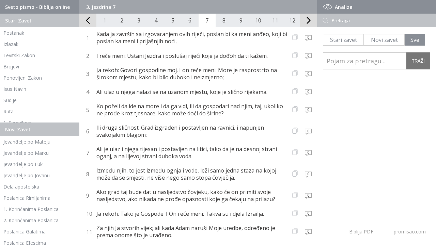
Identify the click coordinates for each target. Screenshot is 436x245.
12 (292, 20)
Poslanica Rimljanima (26, 198)
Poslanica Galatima (24, 231)
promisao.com (410, 231)
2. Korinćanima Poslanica (31, 220)
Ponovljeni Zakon (22, 78)
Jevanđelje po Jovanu (26, 175)
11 (275, 20)
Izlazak (10, 44)
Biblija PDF (361, 231)
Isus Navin (14, 89)
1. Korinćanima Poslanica (31, 209)
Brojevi (11, 66)
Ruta (8, 111)
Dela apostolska (21, 186)
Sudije (10, 100)
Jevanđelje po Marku (26, 153)
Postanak (13, 33)
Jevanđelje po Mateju (26, 141)
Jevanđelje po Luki (23, 164)
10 (258, 20)
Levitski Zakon (19, 55)
